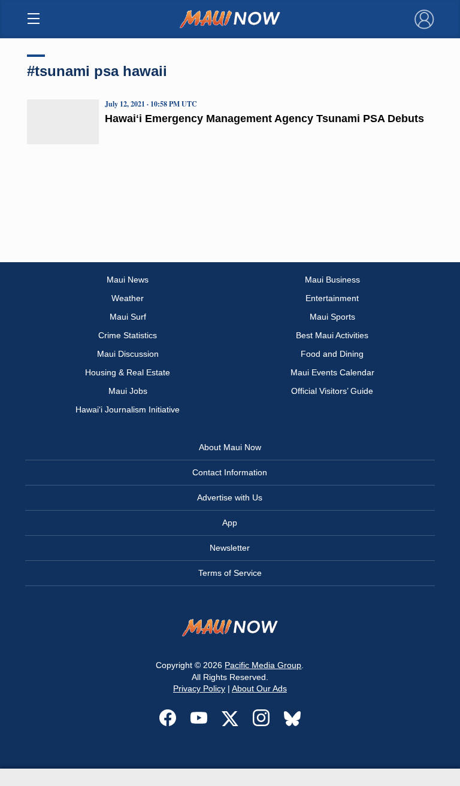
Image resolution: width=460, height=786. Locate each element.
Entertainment (332, 298)
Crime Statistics (127, 335)
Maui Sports (332, 316)
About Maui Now (230, 447)
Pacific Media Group (263, 665)
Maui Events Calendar (332, 372)
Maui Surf (128, 316)
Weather (127, 298)
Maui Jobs (127, 391)
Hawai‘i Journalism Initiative (127, 409)
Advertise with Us (229, 497)
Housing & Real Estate (127, 372)
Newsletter (230, 548)
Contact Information (229, 472)
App (229, 522)
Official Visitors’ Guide (332, 391)
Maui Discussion (128, 354)
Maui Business (332, 279)
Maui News (128, 279)
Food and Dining (332, 354)
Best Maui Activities (332, 335)
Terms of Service (230, 573)
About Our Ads (259, 688)
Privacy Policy (199, 688)
